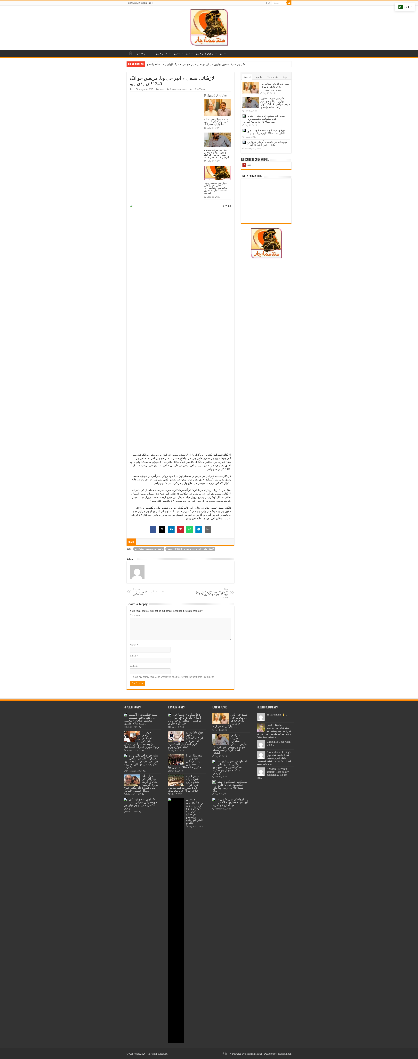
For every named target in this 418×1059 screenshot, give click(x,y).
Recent (247, 77)
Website (134, 666)
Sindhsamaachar (253, 1053)
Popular (259, 77)
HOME (131, 53)
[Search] (289, 2)
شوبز (188, 53)
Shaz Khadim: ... (277, 714)
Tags (284, 77)
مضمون (223, 53)
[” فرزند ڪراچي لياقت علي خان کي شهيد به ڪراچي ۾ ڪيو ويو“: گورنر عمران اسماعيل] (132, 736)
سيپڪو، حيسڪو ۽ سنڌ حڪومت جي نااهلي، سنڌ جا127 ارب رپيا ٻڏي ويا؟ (266, 132)
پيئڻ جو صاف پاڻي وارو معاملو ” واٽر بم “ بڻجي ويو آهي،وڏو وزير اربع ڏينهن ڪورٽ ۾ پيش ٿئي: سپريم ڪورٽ (141, 761)
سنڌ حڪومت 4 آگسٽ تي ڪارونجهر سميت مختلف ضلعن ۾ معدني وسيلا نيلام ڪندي (140, 719)
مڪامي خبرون (162, 53)
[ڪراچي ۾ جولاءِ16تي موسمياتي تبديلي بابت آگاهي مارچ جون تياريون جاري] (125, 799)
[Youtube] (269, 3)
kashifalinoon (284, 1053)
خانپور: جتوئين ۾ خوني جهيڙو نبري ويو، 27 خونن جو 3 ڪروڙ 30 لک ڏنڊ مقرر (211, 593)
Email (134, 655)
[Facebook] (266, 3)
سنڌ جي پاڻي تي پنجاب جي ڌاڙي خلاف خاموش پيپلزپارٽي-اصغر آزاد (216, 121)
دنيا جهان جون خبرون (205, 53)
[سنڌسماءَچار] (209, 27)
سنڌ (150, 53)
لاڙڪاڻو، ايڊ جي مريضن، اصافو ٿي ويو (149, 549)
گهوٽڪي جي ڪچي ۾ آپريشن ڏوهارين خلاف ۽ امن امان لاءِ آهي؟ (267, 143)
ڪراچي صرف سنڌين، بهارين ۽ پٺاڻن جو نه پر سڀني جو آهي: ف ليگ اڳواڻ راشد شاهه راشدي (217, 153)
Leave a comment (178, 89)
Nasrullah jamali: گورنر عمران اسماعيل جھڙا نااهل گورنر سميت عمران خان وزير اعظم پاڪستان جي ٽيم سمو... (274, 758)
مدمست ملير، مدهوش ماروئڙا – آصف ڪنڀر (148, 592)
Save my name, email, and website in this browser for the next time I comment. (173, 676)
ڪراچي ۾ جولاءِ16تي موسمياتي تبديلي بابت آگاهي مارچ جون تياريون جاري (140, 804)
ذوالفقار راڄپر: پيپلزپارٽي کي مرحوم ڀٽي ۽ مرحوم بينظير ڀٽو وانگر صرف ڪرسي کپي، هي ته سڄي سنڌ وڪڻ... (274, 730)
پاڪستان (141, 53)
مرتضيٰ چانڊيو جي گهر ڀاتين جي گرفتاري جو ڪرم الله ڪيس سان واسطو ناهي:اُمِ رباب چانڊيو (194, 811)
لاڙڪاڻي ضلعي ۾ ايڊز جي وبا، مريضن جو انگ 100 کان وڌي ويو (191, 549)
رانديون (177, 53)
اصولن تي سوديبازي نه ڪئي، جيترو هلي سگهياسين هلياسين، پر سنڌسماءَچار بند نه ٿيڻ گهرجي (196, 64)
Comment (136, 615)
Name (134, 645)
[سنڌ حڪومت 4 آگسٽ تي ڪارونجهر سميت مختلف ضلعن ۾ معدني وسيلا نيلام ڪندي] (125, 714)
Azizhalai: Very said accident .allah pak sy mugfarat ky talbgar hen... (273, 773)
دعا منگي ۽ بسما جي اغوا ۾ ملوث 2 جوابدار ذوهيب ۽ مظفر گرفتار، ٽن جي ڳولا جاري (184, 719)
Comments (272, 77)
